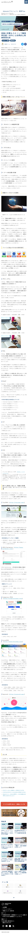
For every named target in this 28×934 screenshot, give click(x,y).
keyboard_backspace (14, 898)
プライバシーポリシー (7, 909)
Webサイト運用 (5, 40)
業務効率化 (13, 40)
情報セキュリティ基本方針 (8, 910)
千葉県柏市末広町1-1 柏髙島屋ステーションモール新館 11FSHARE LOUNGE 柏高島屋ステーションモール (15, 915)
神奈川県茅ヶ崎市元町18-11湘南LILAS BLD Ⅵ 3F (8, 921)
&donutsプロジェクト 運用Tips (14, 11)
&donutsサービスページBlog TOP (7, 13)
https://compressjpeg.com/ (13, 598)
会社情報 (5, 907)
